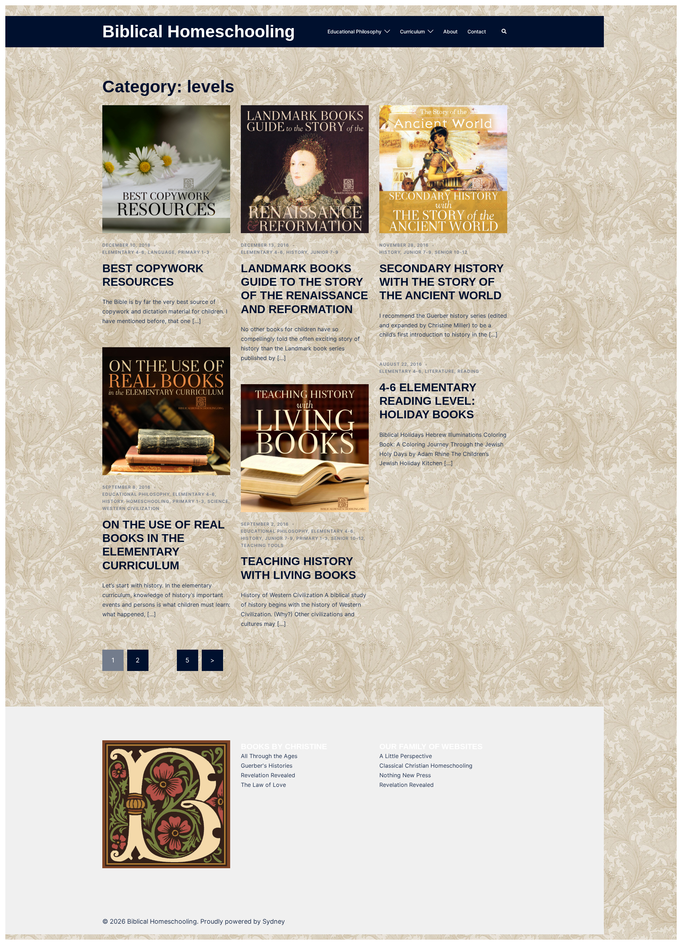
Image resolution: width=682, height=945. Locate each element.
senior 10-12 (451, 252)
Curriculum (412, 31)
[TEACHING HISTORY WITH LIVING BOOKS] (305, 447)
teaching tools (262, 545)
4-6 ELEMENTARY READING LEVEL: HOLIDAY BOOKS (427, 401)
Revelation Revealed (268, 775)
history (296, 252)
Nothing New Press (405, 775)
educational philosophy (135, 494)
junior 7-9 (324, 252)
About (450, 31)
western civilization (130, 508)
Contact (476, 31)
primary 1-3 (194, 252)
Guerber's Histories (266, 765)
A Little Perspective (405, 755)
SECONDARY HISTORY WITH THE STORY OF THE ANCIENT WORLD (441, 282)
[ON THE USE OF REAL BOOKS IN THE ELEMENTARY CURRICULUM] (166, 410)
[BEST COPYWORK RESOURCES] (166, 168)
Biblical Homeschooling (198, 31)
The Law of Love (263, 784)
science (217, 501)
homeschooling (147, 501)
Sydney (273, 921)
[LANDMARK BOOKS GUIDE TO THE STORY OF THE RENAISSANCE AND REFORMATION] (305, 168)
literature (439, 371)
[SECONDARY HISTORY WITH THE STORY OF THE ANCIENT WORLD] (443, 168)
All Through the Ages (269, 755)
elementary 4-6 (123, 252)
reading (468, 371)
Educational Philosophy (354, 31)
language (161, 252)
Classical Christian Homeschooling (425, 765)
